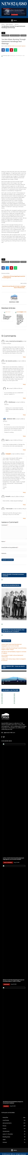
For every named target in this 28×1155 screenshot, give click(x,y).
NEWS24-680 (11, 46)
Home (2, 24)
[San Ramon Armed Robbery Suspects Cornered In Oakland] (14, 1043)
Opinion (16, 24)
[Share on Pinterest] (11, 50)
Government (6, 984)
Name (3, 541)
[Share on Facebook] (3, 50)
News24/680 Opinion (15, 35)
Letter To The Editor (8, 862)
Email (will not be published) (9, 547)
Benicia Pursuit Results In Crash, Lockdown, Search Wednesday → (14, 287)
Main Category (9, 24)
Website (3, 553)
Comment (4, 525)
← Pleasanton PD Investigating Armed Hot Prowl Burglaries (13, 277)
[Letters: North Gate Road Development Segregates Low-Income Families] (14, 799)
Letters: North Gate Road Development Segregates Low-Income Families (11, 645)
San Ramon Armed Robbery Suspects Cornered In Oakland (13, 1102)
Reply (24, 357)
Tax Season (23, 35)
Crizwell (8, 454)
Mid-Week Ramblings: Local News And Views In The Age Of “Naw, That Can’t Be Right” (20, 319)
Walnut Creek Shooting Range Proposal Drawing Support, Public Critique (13, 980)
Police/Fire (6, 1106)
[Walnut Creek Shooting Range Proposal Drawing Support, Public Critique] (14, 921)
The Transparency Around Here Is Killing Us (7, 317)
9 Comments (18, 46)
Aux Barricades (5, 35)
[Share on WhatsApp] (15, 50)
